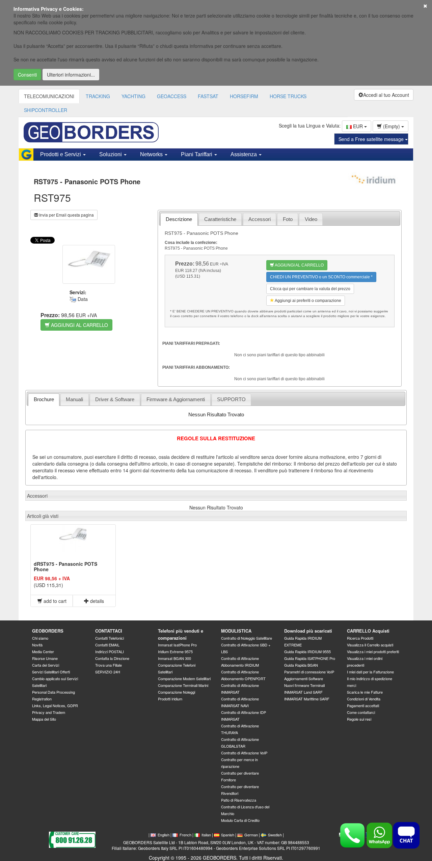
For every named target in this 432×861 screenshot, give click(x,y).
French (185, 834)
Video (311, 219)
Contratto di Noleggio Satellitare (246, 638)
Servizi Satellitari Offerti (51, 671)
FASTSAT (208, 96)
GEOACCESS (171, 96)
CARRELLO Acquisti (368, 631)
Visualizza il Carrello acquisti (370, 644)
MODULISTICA (236, 631)
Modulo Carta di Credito (240, 820)
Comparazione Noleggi (176, 692)
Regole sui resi (359, 719)
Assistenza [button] (244, 154)
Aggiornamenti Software (303, 678)
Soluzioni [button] (111, 154)
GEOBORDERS (47, 631)
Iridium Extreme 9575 (175, 651)
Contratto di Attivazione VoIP (244, 752)
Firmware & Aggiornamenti (175, 399)
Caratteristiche (220, 219)
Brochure (44, 399)
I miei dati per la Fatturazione (370, 671)
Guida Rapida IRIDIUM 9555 (307, 651)
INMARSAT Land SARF (303, 692)
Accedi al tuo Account (386, 94)
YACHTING (133, 96)
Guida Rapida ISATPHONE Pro (309, 658)
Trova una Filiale (108, 665)
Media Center (43, 651)
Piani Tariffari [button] (197, 154)
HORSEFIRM (244, 96)
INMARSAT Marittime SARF (306, 698)
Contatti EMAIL (107, 644)
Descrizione (179, 219)
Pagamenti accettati (363, 705)
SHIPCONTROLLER (45, 110)
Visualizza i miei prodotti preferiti (373, 651)
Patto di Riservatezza (238, 800)
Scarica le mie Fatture (365, 692)
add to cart (54, 601)
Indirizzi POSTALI (109, 651)
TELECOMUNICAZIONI (49, 96)
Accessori (259, 219)
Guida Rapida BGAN (301, 665)
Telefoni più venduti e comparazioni (180, 634)
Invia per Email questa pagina (66, 215)
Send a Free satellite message (372, 139)
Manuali (74, 399)
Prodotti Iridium (170, 698)
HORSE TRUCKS (288, 96)
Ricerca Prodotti (360, 638)
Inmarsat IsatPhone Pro (177, 644)
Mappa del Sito (44, 719)
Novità (37, 644)
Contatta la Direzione (112, 658)
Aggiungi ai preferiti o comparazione (307, 300)
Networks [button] (152, 154)
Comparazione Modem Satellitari (184, 678)
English (163, 834)
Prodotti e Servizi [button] (61, 154)
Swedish (275, 834)
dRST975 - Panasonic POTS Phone (65, 566)
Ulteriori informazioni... (71, 74)
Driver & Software (114, 399)
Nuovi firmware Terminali (304, 685)
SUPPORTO (231, 399)
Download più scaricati (308, 631)
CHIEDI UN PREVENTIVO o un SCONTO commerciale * (321, 277)
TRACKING (98, 96)
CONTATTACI (108, 631)
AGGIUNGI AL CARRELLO (79, 325)
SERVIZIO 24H (107, 671)
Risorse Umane (45, 658)
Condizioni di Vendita (363, 698)
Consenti (27, 74)
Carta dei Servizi (45, 665)
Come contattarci (361, 712)
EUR (358, 126)
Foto (288, 219)
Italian (206, 834)
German (251, 834)
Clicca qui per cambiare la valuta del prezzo (310, 288)
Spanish (227, 834)
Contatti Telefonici (109, 638)
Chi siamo (40, 638)
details (96, 601)
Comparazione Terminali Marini (183, 685)
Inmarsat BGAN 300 (174, 658)
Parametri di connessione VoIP (309, 671)
